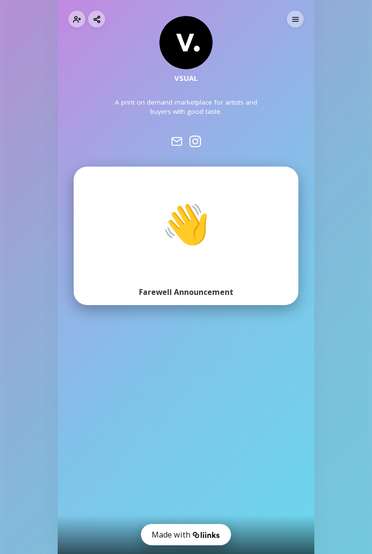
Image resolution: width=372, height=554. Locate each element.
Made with (171, 534)
